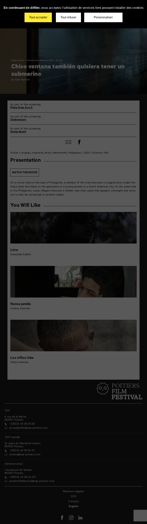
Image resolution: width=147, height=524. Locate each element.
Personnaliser (103, 17)
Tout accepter (38, 17)
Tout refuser (68, 17)
